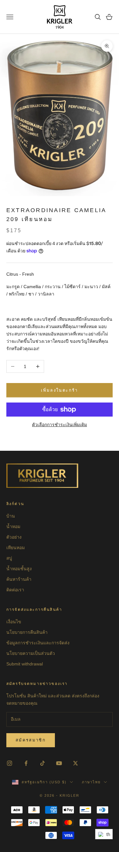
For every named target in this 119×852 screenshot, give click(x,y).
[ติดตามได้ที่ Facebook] (26, 763)
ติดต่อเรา (15, 589)
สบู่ (9, 558)
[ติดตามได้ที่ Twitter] (75, 763)
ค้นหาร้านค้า (18, 579)
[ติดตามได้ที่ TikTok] (42, 763)
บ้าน (10, 515)
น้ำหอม (13, 526)
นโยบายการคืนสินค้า (27, 632)
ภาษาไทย (91, 782)
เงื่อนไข (13, 621)
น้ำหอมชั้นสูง (19, 568)
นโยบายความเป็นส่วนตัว (30, 653)
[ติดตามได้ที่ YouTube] (59, 763)
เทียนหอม (15, 547)
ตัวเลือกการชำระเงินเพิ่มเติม (59, 424)
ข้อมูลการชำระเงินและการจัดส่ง (37, 642)
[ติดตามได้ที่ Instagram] (9, 763)
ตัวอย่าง (14, 537)
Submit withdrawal (24, 663)
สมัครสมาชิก (31, 740)
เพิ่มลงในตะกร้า (59, 390)
